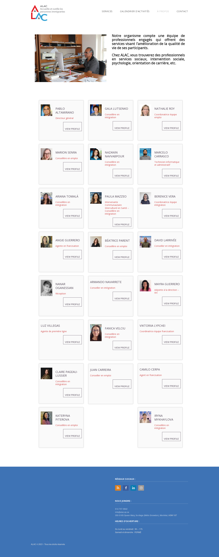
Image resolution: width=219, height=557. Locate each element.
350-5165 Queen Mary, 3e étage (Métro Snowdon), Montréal (141, 515)
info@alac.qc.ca (122, 512)
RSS (118, 488)
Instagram (141, 488)
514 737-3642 (121, 508)
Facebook (126, 488)
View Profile (72, 129)
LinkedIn (133, 488)
